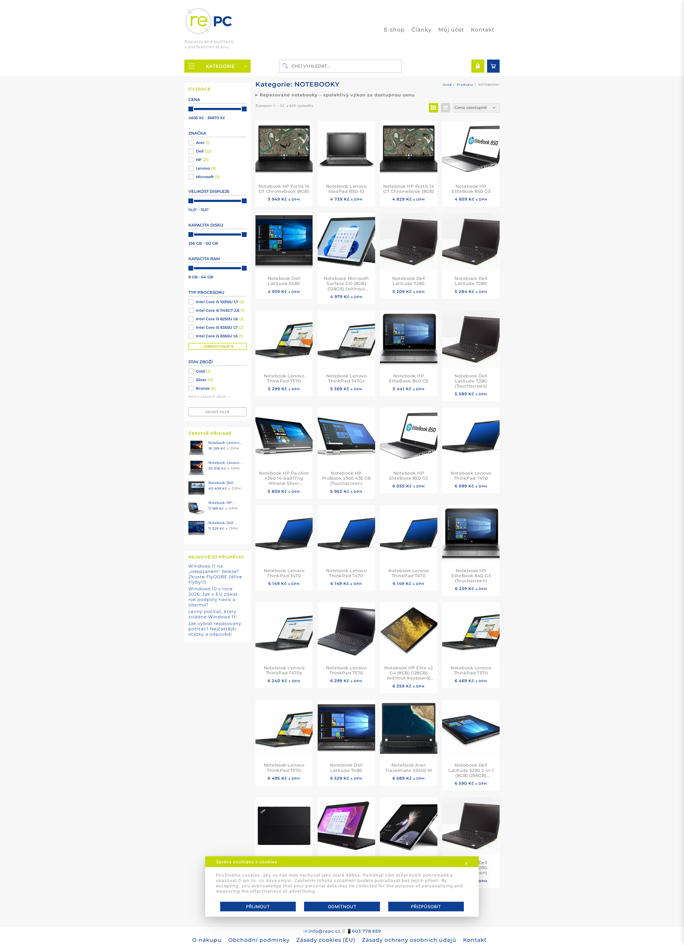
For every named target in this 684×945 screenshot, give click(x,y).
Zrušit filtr (217, 412)
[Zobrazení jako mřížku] (433, 107)
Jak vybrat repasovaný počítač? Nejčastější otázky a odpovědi (214, 629)
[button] (217, 142)
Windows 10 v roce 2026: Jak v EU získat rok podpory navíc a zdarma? (213, 596)
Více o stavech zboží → (209, 397)
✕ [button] (466, 863)
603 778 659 (366, 931)
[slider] (190, 109)
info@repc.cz (324, 931)
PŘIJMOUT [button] (258, 906)
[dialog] (342, 886)
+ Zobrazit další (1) (217, 346)
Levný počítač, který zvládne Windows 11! (212, 614)
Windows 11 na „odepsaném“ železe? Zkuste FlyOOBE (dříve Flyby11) (215, 574)
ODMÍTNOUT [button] (342, 906)
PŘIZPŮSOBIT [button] (426, 906)
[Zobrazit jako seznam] (445, 107)
